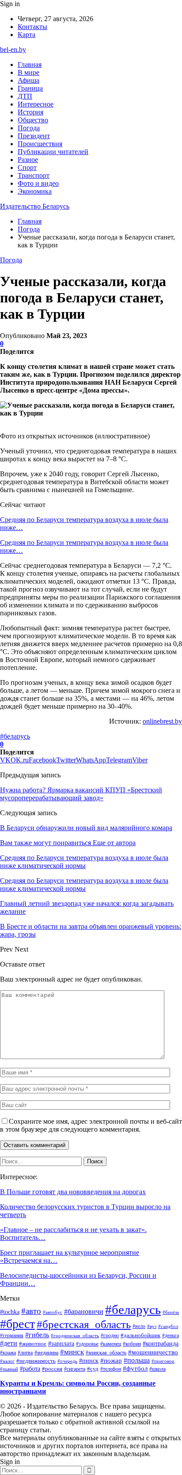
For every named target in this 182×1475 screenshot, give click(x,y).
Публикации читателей (53, 151)
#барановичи (83, 1311)
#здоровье (87, 1344)
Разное (28, 159)
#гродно (110, 1335)
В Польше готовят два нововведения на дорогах (73, 1191)
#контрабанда (160, 1343)
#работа (30, 1368)
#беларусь (15, 736)
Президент (34, 136)
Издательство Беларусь (34, 206)
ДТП (25, 96)
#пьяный (9, 1369)
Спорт (27, 167)
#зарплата (61, 1343)
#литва (25, 1353)
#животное (32, 1343)
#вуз (151, 1326)
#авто (31, 1311)
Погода (29, 128)
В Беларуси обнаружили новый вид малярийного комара (86, 827)
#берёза (171, 1312)
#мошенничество (153, 1352)
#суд (93, 1368)
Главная (30, 64)
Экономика (35, 191)
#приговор (163, 1361)
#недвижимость (36, 1360)
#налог (7, 1361)
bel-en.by (13, 49)
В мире (28, 72)
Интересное (35, 104)
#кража (8, 1353)
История (30, 112)
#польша (137, 1360)
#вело (139, 1326)
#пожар (111, 1360)
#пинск (89, 1360)
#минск (72, 1351)
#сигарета (74, 1369)
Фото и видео (38, 183)
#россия (52, 1369)
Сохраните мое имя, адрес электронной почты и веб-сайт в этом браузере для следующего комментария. (91, 1125)
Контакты (32, 26)
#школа (157, 1369)
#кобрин (132, 1344)
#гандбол (168, 1326)
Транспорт (33, 175)
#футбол (135, 1368)
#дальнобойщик (140, 1335)
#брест (17, 1324)
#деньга (170, 1336)
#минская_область (106, 1353)
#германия (11, 1335)
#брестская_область (84, 1324)
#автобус (52, 1312)
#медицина (46, 1353)
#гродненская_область (75, 1335)
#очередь (67, 1361)
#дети (8, 1343)
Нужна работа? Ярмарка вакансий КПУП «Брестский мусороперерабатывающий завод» (81, 794)
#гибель (37, 1335)
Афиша (28, 80)
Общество (33, 120)
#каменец (110, 1344)
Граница (30, 88)
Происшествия (40, 143)
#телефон (110, 1369)
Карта (26, 34)
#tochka (9, 1311)
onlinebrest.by (162, 721)
